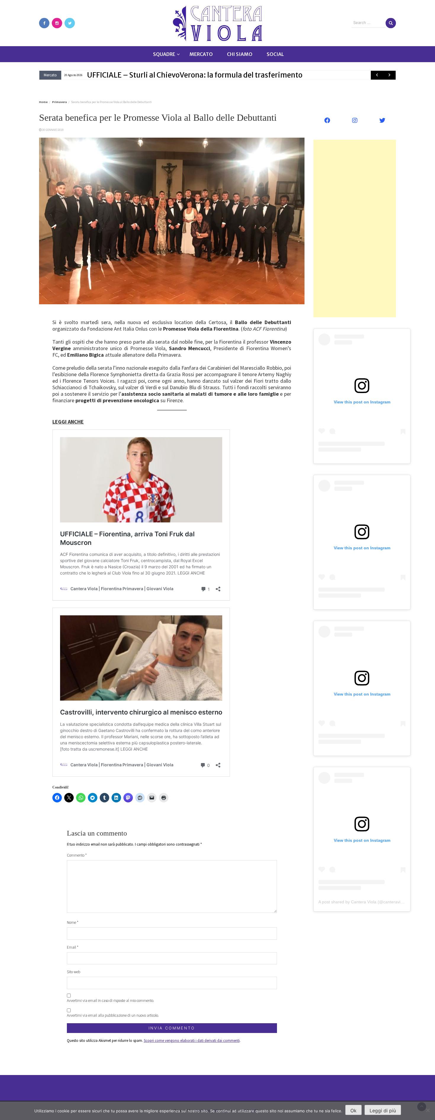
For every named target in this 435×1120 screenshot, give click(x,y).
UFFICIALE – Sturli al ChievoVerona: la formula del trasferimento (194, 75)
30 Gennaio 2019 (53, 130)
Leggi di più (383, 1110)
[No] (428, 1110)
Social (275, 54)
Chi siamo (239, 54)
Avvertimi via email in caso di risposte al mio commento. (110, 1000)
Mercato (201, 54)
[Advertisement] (354, 228)
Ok (353, 1110)
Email (72, 947)
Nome (72, 922)
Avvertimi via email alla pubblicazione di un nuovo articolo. (113, 1015)
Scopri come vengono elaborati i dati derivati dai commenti (192, 1040)
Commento (77, 855)
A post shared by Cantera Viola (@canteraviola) (362, 901)
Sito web (73, 971)
